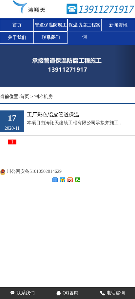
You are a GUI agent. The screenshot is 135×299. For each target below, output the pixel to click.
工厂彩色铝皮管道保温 (53, 114)
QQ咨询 (67, 293)
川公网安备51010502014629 (34, 171)
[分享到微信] (78, 179)
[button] (125, 66)
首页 (17, 25)
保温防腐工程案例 (84, 27)
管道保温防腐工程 (51, 27)
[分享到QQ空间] (63, 179)
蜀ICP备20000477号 (38, 163)
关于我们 (17, 37)
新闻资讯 (118, 25)
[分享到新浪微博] (70, 179)
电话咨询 (112, 293)
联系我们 (51, 37)
